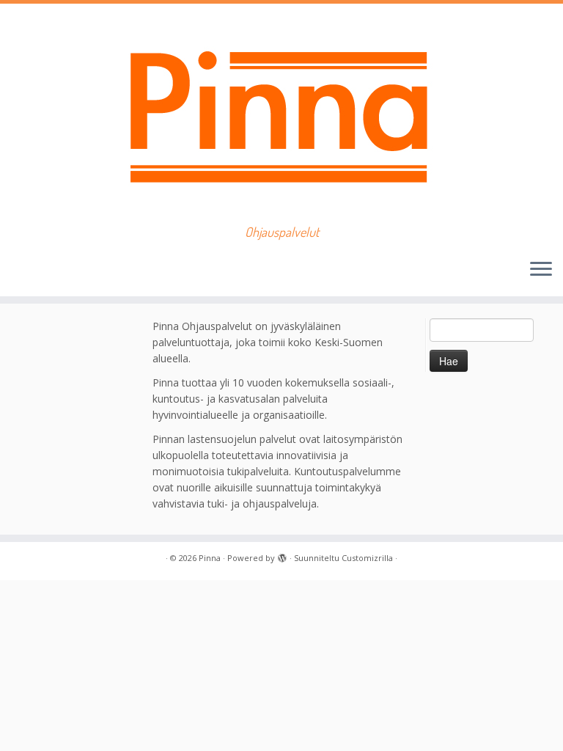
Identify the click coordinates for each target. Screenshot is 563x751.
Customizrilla (367, 557)
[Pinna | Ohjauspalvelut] (281, 114)
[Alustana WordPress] (282, 555)
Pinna (210, 557)
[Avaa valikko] (541, 270)
